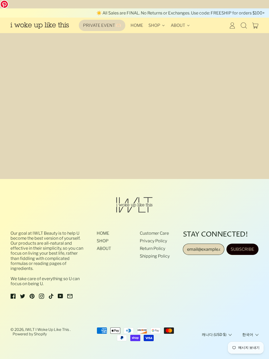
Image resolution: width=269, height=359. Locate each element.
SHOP (102, 240)
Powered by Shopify (30, 334)
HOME (137, 25)
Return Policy (152, 248)
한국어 (247, 334)
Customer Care (154, 233)
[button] (244, 25)
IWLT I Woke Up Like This (47, 329)
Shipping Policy (155, 256)
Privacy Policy (153, 240)
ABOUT (104, 248)
